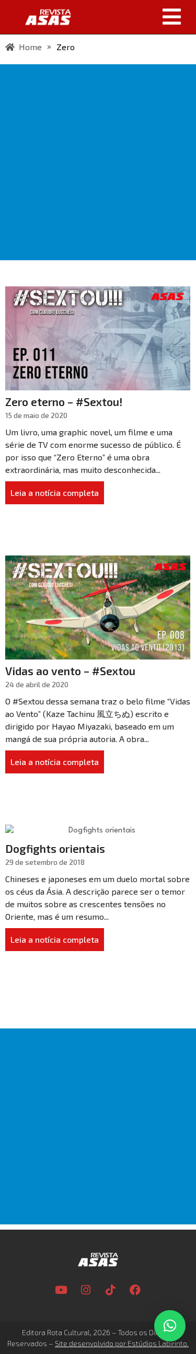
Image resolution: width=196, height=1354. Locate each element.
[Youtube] (61, 1290)
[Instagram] (86, 1290)
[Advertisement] (98, 162)
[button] (137, 16)
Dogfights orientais (55, 848)
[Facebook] (135, 1290)
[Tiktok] (110, 1290)
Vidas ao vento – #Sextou (70, 671)
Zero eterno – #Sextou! (64, 402)
